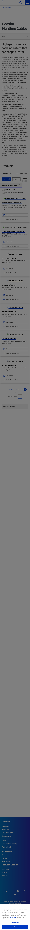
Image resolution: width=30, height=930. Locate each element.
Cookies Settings (15, 922)
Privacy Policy (13, 917)
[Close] (28, 906)
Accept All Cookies (15, 927)
